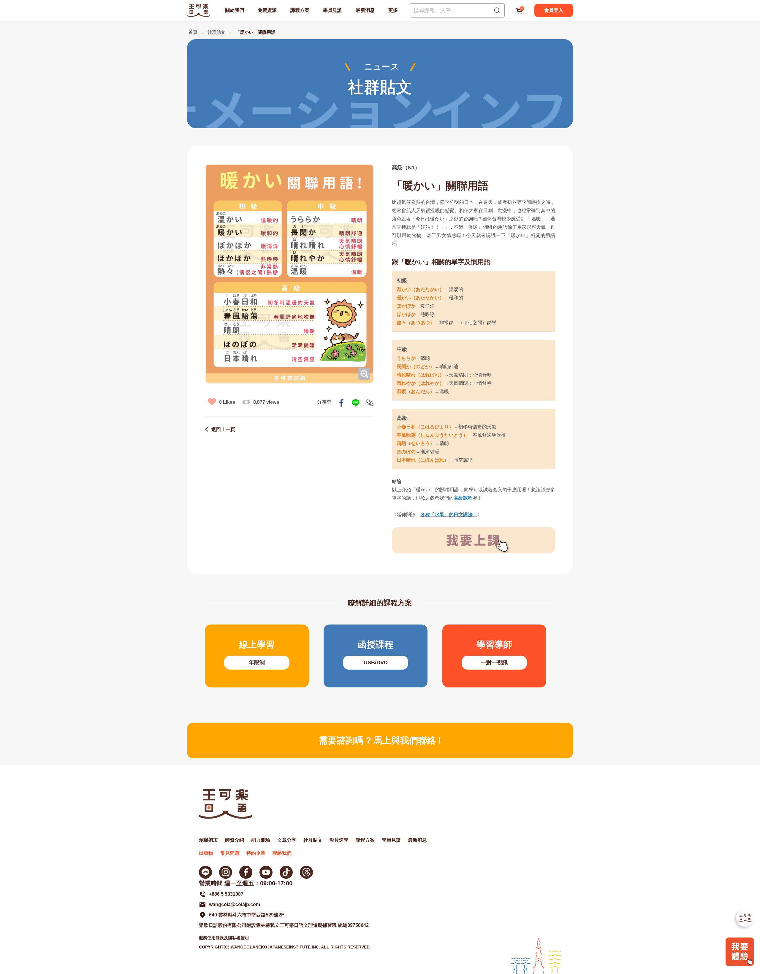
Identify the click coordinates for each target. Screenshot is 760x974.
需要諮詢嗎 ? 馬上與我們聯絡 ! (380, 740)
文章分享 (286, 840)
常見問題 (229, 853)
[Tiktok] (286, 872)
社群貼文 (216, 32)
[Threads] (306, 872)
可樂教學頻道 (266, 872)
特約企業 (255, 853)
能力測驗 (260, 840)
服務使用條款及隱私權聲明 (224, 937)
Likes (227, 402)
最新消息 (365, 10)
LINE (356, 403)
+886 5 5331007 (226, 894)
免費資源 (267, 10)
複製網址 (370, 403)
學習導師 (494, 656)
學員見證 (332, 10)
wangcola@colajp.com (234, 904)
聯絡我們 (282, 853)
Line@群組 (205, 872)
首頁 (193, 32)
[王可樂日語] (198, 10)
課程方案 (299, 10)
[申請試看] (740, 964)
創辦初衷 (208, 840)
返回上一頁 (223, 429)
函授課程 (376, 656)
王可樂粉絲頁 (245, 872)
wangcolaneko (225, 872)
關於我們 (234, 10)
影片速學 (339, 840)
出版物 (206, 853)
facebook (341, 403)
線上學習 (257, 656)
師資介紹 (234, 840)
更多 (393, 10)
